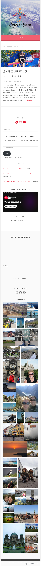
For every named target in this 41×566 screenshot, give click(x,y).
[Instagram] (20, 122)
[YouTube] (24, 122)
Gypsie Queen (20, 278)
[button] (15, 310)
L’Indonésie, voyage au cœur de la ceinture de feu (17, 174)
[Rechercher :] (20, 130)
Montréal (5, 266)
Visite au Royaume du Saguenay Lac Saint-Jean (16, 181)
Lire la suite (28, 100)
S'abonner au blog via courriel (20, 136)
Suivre (7, 154)
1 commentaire (17, 81)
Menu (22, 38)
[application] (20, 202)
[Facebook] (17, 122)
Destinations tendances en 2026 (12, 169)
